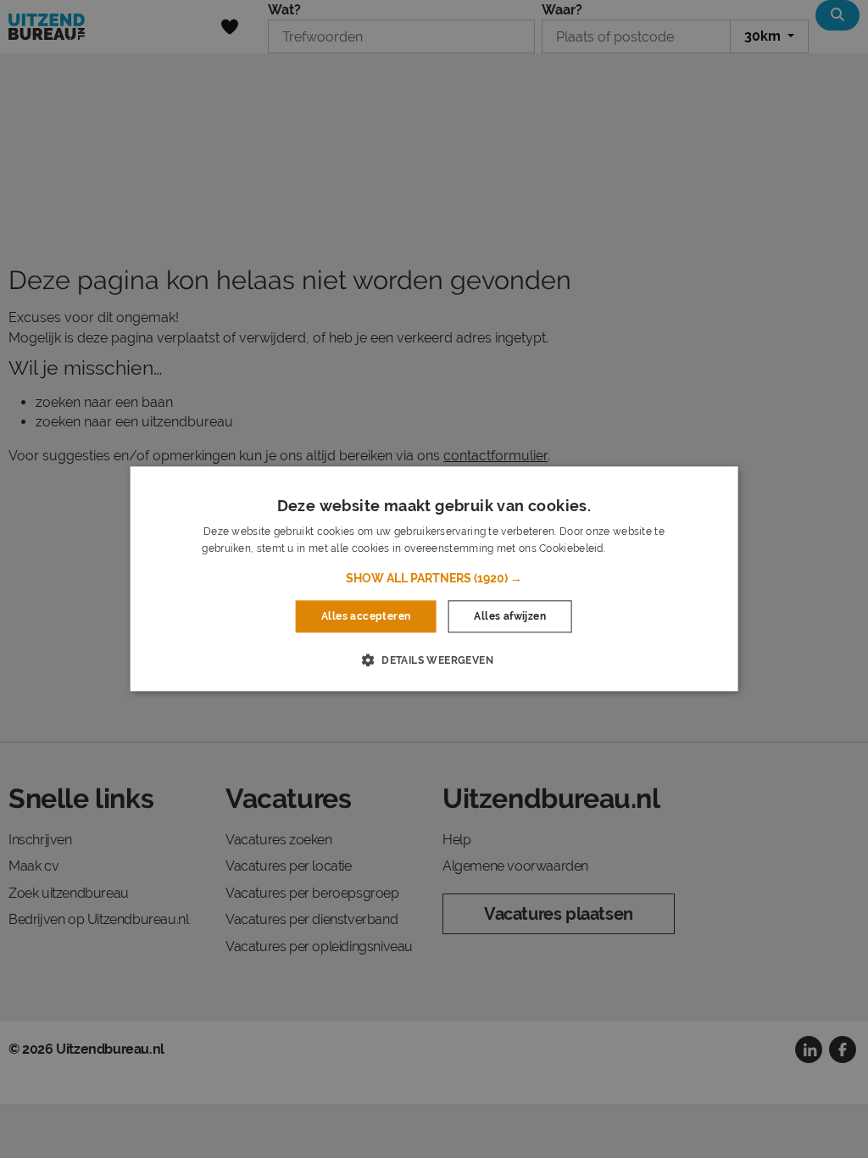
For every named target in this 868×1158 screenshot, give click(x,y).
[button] (434, 578)
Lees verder (636, 549)
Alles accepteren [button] (365, 616)
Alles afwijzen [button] (510, 616)
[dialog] (434, 578)
